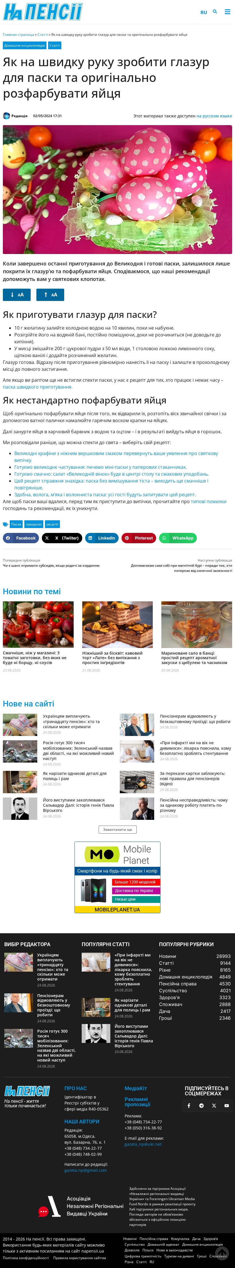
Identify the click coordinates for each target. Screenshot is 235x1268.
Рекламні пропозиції (137, 1101)
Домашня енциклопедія (24, 45)
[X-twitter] (214, 1105)
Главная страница (18, 34)
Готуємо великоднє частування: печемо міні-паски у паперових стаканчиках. (100, 467)
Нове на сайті (28, 703)
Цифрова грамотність (143, 1256)
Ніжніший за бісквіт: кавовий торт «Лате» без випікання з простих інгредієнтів (112, 657)
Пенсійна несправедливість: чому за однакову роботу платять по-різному (194, 805)
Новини (130, 1238)
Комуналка (180, 1238)
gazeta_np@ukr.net (143, 1144)
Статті (43, 34)
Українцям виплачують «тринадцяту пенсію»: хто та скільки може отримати (71, 721)
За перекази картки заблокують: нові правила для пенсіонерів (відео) (192, 778)
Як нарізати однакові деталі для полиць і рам (75, 776)
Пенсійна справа (154, 1238)
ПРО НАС (75, 1088)
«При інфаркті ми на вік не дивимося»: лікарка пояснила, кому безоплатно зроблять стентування (195, 748)
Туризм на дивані (179, 1256)
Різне (129, 1261)
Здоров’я (210, 1238)
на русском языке (214, 116)
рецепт (52, 524)
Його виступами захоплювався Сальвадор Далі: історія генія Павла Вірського (78, 805)
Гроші (202, 1256)
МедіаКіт (136, 1088)
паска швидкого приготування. (38, 387)
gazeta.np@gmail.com (85, 1170)
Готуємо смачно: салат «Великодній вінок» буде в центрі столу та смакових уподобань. (111, 474)
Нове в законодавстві (174, 1250)
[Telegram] (201, 1105)
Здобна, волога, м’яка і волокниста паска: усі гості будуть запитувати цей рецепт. (105, 494)
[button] (227, 12)
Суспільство (135, 1244)
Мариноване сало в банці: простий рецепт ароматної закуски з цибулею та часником (194, 657)
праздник (34, 524)
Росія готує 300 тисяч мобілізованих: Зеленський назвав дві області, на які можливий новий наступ (78, 750)
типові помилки (208, 501)
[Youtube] (226, 1105)
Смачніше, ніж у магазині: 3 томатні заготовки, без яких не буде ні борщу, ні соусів (34, 657)
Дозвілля (132, 1250)
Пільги (148, 1250)
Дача (196, 1238)
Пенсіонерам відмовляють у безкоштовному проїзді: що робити (195, 718)
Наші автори (81, 1122)
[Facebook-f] (188, 1105)
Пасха (16, 524)
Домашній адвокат (163, 1244)
